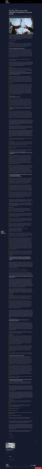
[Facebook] (34, 465)
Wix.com (12, 467)
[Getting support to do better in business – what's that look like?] (10, 445)
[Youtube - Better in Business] (33, 465)
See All (35, 441)
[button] (35, 3)
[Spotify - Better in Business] (30, 465)
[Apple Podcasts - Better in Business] (32, 465)
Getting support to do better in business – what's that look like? (10, 450)
